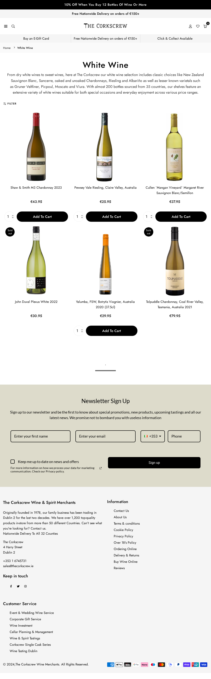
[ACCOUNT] (190, 26)
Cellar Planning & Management (31, 632)
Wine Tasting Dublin (23, 651)
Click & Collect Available (174, 38)
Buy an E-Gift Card (36, 38)
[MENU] (5, 26)
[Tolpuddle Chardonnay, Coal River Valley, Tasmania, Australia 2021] (175, 261)
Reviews (119, 568)
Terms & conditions (127, 523)
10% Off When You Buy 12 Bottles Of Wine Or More (105, 4)
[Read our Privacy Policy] (100, 468)
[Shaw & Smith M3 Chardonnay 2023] (36, 147)
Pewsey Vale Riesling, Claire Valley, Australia (105, 187)
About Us (120, 517)
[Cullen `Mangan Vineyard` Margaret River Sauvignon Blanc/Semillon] (175, 147)
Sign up (154, 462)
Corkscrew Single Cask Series (30, 644)
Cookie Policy (123, 529)
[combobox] (153, 436)
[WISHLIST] (198, 26)
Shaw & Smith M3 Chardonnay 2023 (36, 187)
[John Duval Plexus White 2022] (36, 261)
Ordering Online (125, 549)
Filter (11, 104)
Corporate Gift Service (25, 619)
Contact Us (121, 510)
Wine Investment (21, 625)
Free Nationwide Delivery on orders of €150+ (105, 13)
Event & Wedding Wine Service (32, 612)
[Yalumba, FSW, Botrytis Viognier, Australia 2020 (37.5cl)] (105, 261)
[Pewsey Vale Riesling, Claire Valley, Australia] (105, 147)
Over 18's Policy (125, 542)
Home (7, 48)
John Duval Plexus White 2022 (36, 301)
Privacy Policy (123, 536)
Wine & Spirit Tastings (25, 638)
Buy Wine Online (125, 561)
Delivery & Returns (126, 555)
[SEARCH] (13, 26)
